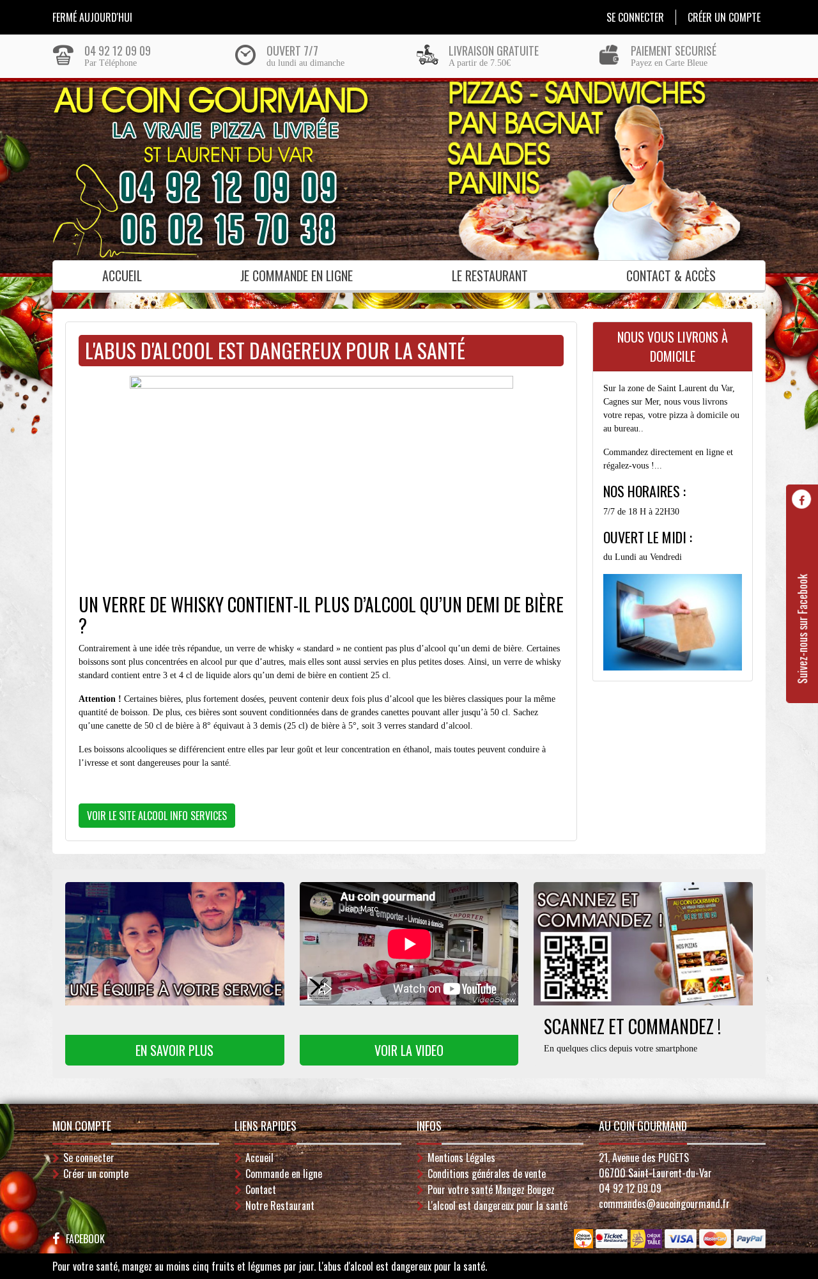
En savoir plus (174, 1050)
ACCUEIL (122, 275)
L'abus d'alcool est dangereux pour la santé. (402, 1266)
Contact (260, 1189)
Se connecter (635, 17)
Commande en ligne (283, 1173)
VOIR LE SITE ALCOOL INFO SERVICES (157, 815)
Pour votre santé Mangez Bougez (491, 1189)
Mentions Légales (461, 1157)
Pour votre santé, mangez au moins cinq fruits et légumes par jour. (184, 1266)
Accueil (259, 1157)
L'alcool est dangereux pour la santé (497, 1205)
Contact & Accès (671, 275)
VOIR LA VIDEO (409, 1050)
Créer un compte (724, 17)
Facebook (85, 1238)
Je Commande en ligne (296, 275)
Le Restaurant (490, 275)
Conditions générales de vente (487, 1173)
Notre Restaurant (279, 1205)
